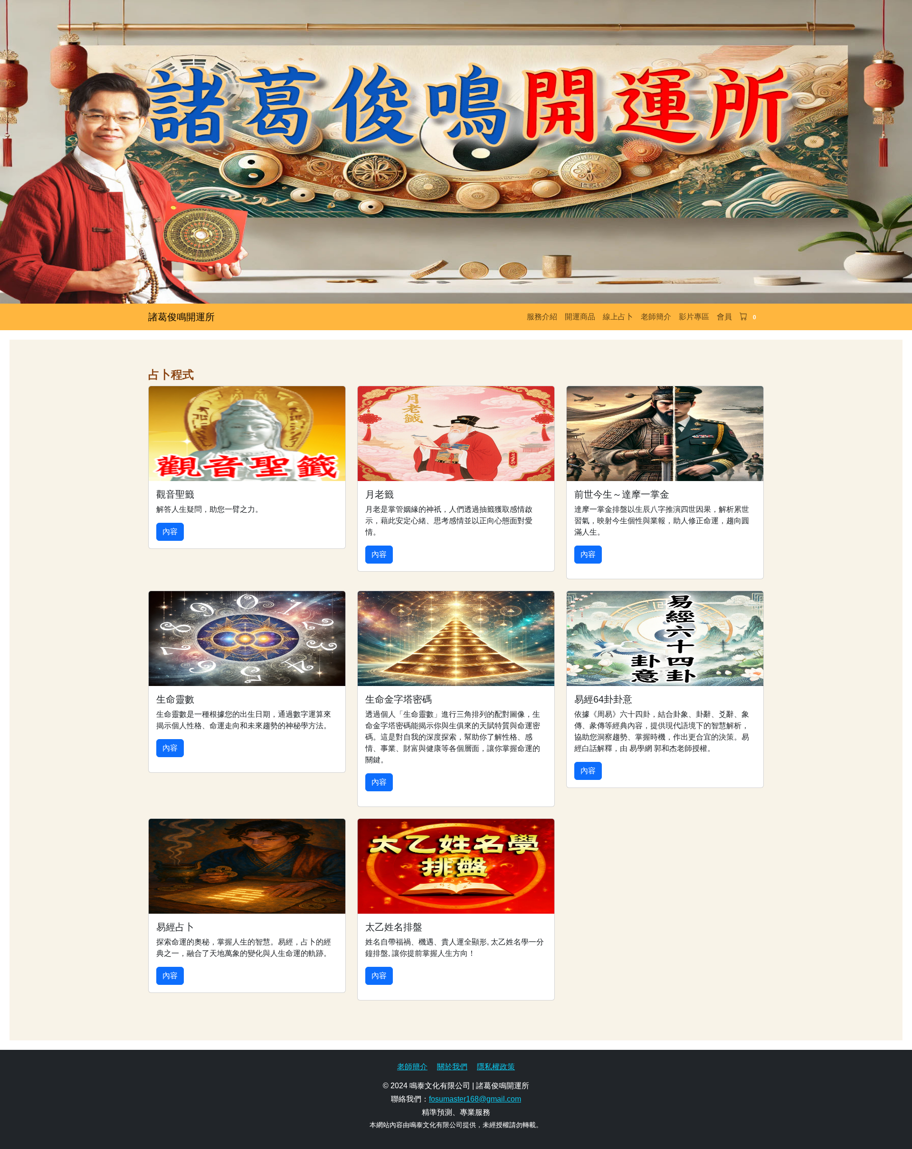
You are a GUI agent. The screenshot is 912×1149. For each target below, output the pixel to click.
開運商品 (580, 317)
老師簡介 (656, 317)
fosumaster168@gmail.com (475, 1099)
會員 (724, 317)
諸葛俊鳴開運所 (181, 317)
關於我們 (452, 1067)
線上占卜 (618, 317)
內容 (170, 532)
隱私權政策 (496, 1067)
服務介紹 (542, 317)
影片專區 (694, 317)
